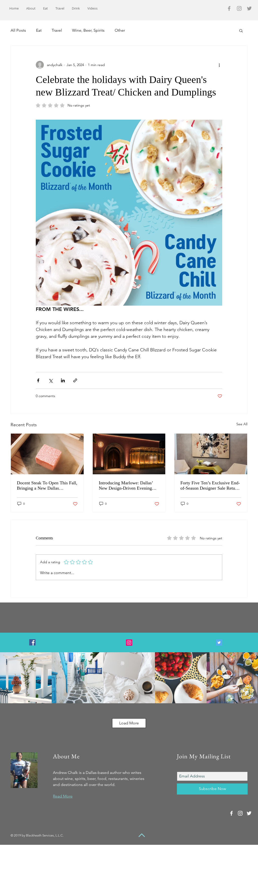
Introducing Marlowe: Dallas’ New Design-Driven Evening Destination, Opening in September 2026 (126, 485)
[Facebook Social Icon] (32, 642)
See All (241, 424)
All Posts (18, 30)
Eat (39, 30)
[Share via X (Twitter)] (50, 380)
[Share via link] (75, 380)
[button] (241, 30)
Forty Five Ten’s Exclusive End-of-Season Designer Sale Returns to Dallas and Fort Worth (210, 485)
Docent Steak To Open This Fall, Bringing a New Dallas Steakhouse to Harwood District (47, 485)
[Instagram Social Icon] (129, 642)
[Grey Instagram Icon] (239, 8)
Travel (57, 30)
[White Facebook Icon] (231, 813)
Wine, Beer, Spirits (88, 30)
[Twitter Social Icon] (219, 642)
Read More (63, 796)
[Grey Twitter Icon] (249, 8)
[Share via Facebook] (38, 380)
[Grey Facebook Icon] (229, 8)
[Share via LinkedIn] (62, 380)
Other (120, 30)
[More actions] (219, 65)
